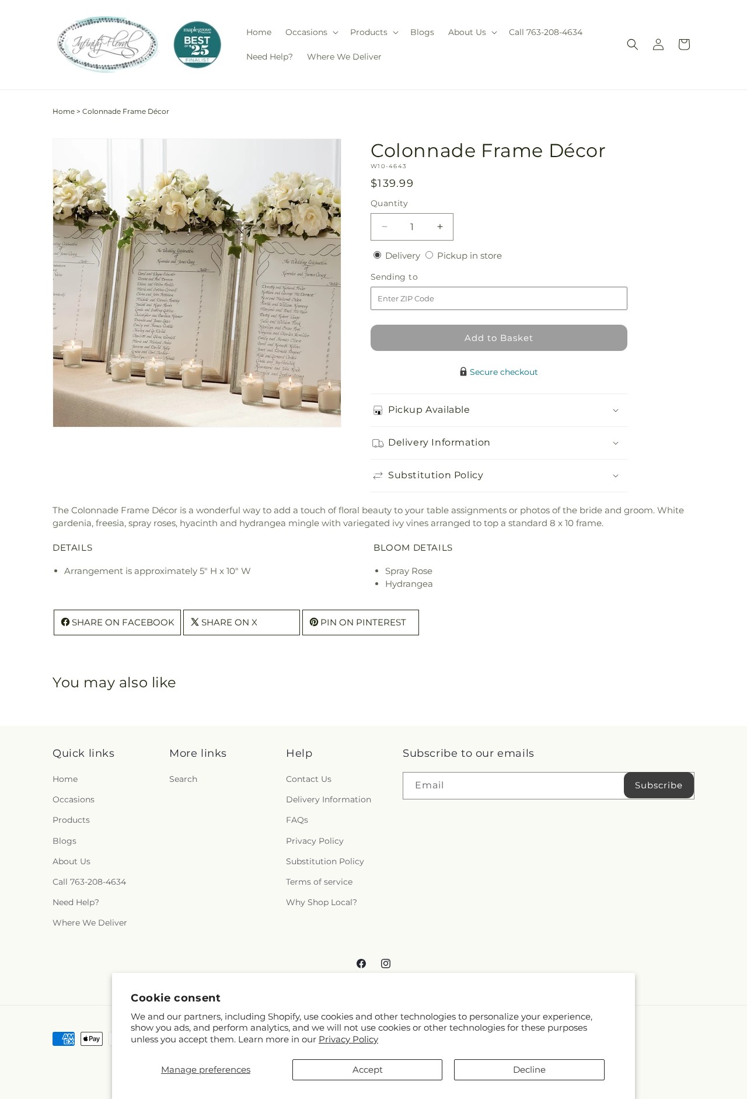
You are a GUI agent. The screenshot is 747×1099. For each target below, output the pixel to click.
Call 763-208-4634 (89, 882)
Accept (367, 1069)
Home (64, 111)
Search (183, 779)
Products (71, 820)
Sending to (412, 277)
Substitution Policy (325, 861)
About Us (71, 861)
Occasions (74, 799)
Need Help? (76, 902)
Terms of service (319, 882)
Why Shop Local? (321, 902)
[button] (310, 32)
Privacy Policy (348, 1039)
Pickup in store (469, 255)
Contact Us (308, 779)
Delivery (404, 255)
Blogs (64, 841)
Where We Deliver (90, 922)
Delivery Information (328, 799)
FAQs (297, 820)
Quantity (389, 203)
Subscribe (659, 785)
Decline (529, 1069)
